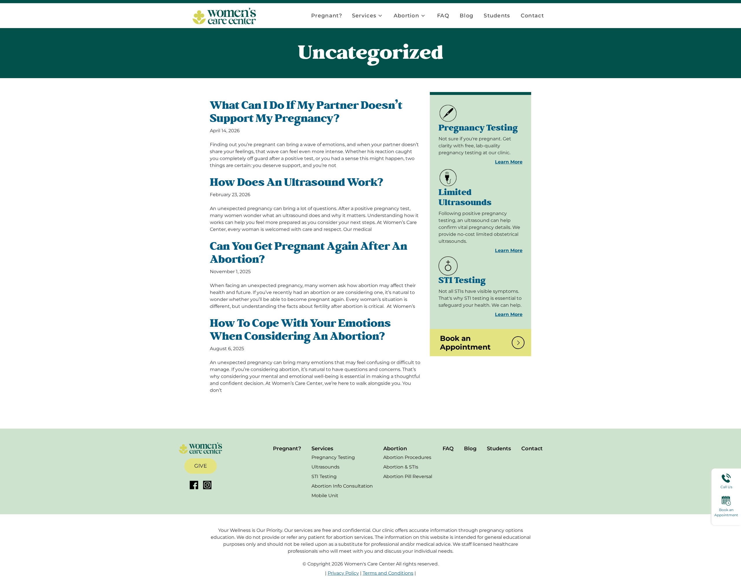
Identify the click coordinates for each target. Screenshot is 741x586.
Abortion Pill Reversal (407, 476)
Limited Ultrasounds (465, 197)
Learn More (508, 162)
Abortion (406, 15)
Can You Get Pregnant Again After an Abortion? (308, 253)
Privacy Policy (343, 573)
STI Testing (462, 280)
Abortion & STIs (400, 467)
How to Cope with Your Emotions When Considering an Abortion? (300, 330)
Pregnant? (326, 15)
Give (200, 466)
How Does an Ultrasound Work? (296, 182)
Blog (466, 15)
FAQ (443, 15)
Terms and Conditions (388, 573)
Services (364, 15)
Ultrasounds (325, 467)
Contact (532, 15)
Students (497, 15)
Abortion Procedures (407, 457)
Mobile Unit (324, 495)
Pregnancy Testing (478, 128)
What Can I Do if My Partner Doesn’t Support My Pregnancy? (306, 112)
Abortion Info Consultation (342, 486)
